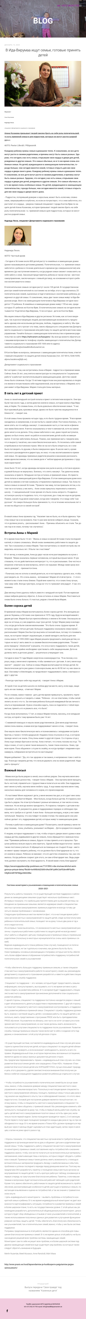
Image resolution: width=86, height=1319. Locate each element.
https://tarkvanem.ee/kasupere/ (36, 337)
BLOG (43, 20)
